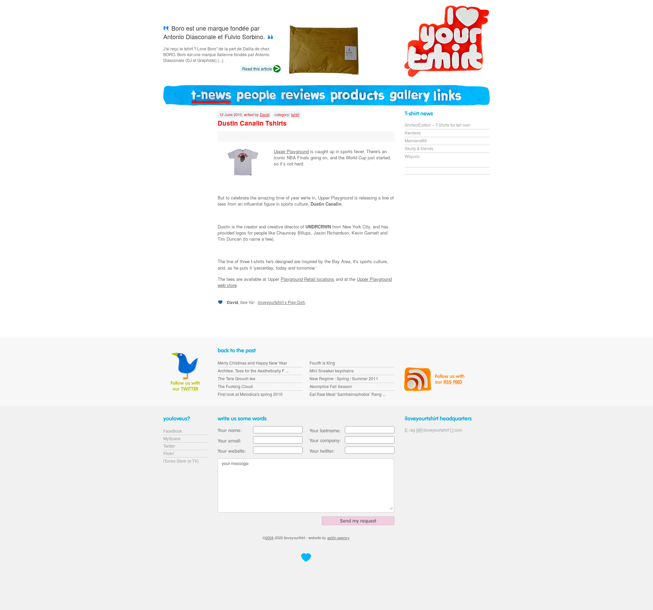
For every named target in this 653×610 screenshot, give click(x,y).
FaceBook (172, 431)
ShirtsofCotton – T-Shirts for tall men (438, 125)
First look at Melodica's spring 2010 (250, 394)
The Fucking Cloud (235, 386)
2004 (269, 537)
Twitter (169, 446)
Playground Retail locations (307, 279)
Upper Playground (291, 151)
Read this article (257, 68)
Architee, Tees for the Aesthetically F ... (253, 370)
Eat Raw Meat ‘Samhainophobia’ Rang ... (347, 394)
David (264, 114)
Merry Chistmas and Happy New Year (252, 363)
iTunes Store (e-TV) (181, 461)
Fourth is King (322, 363)
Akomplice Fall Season (330, 386)
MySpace (172, 438)
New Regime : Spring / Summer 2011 (343, 378)
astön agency (338, 537)
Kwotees (413, 132)
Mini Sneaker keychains (331, 370)
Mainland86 (416, 140)
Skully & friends (419, 148)
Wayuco (412, 156)
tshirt (295, 114)
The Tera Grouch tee (236, 378)
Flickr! (168, 453)
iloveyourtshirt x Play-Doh (281, 302)
